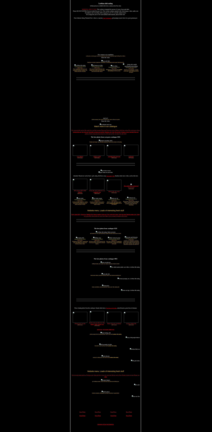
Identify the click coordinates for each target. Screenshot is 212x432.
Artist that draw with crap (114, 156)
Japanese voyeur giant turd (127, 132)
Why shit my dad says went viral (96, 216)
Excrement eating (110, 130)
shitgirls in (99, 329)
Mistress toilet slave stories (121, 130)
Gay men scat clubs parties (77, 130)
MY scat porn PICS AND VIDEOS (80, 191)
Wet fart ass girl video (111, 308)
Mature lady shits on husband (114, 323)
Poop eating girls (110, 176)
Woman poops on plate (80, 323)
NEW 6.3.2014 (97, 156)
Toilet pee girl (89, 375)
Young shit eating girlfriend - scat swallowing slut (97, 191)
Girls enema (109, 133)
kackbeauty (131, 156)
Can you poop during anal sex (79, 375)
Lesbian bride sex (77, 132)
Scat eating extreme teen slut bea (96, 132)
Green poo (83, 214)
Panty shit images (107, 18)
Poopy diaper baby (75, 214)
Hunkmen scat (108, 132)
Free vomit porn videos (133, 130)
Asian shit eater (122, 214)
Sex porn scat (85, 132)
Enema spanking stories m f (99, 214)
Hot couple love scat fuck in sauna (93, 130)
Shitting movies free (116, 375)
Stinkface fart (89, 214)
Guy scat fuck (115, 133)
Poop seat (103, 130)
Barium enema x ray (131, 214)
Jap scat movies (101, 133)
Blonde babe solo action (114, 191)
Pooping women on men (127, 375)
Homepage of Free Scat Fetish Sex (105, 424)
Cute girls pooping (116, 132)
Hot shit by (124, 216)
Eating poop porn (93, 133)
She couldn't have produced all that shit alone (131, 186)
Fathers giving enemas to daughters (113, 216)
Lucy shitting (80, 156)
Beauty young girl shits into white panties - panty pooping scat (97, 323)
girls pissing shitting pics (108, 329)
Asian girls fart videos (99, 375)
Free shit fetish (122, 133)
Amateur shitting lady (131, 323)
